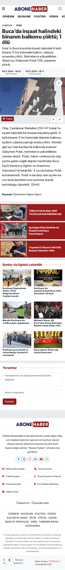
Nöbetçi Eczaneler (15, 469)
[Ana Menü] (3, 9)
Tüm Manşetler (13, 484)
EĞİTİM (42, 518)
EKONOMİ (24, 16)
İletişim (19, 560)
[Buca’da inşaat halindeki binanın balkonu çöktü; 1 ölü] (32, 96)
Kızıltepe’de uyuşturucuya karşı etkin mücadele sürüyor (47, 291)
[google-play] (40, 503)
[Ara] (60, 9)
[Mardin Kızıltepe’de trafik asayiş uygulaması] (17, 310)
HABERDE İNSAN (48, 522)
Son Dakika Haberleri (48, 484)
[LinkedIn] (35, 459)
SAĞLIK (52, 518)
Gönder (9, 401)
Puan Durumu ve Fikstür (49, 476)
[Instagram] (29, 459)
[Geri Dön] (9, 560)
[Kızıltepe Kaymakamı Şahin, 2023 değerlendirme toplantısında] (17, 277)
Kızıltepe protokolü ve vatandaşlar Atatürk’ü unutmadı (15, 352)
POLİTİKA (40, 16)
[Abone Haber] (31, 8)
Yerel (19, 25)
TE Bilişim (54, 561)
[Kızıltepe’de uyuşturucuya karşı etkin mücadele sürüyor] (48, 277)
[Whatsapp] (46, 459)
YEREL (33, 522)
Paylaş (9, 119)
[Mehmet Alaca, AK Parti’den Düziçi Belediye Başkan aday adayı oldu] (48, 310)
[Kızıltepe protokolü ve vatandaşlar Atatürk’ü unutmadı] (17, 339)
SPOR (33, 518)
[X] (24, 459)
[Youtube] (41, 459)
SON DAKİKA (32, 526)
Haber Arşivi (12, 492)
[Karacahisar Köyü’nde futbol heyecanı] (48, 339)
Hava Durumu (45, 469)
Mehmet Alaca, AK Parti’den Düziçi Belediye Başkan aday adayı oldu (48, 323)
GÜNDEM (8, 16)
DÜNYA (53, 16)
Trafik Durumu (13, 476)
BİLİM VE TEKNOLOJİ (17, 522)
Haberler (7, 25)
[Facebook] (18, 459)
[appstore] (22, 503)
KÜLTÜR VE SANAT (17, 518)
